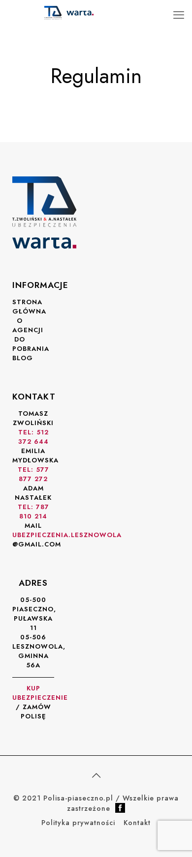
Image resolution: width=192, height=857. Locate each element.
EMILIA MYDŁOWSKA (35, 465)
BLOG (22, 358)
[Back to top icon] (96, 776)
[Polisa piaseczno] (69, 12)
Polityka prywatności (78, 823)
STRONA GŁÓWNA (29, 306)
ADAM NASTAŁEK (33, 502)
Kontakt (137, 823)
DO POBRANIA (30, 344)
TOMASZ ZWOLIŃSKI (33, 427)
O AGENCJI (27, 325)
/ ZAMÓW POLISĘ (40, 702)
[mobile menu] (178, 14)
